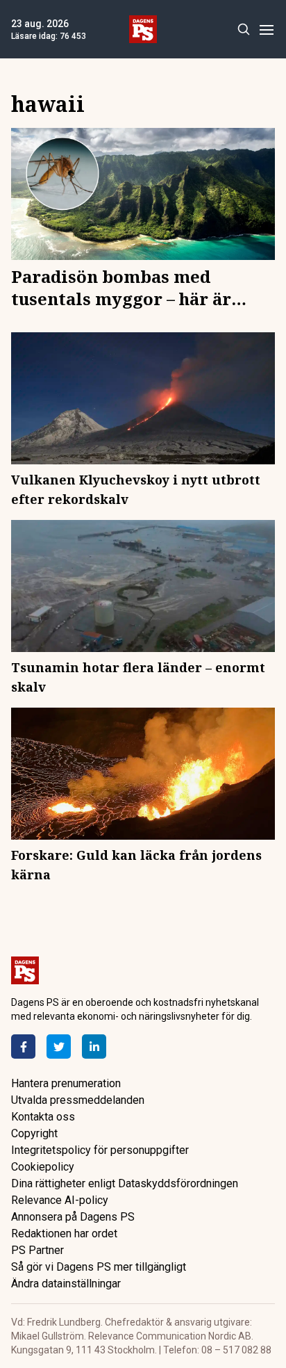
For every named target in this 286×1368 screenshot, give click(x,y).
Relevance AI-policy (59, 1200)
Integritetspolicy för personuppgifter (100, 1150)
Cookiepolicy (42, 1166)
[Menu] (266, 29)
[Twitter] (59, 1046)
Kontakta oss (43, 1116)
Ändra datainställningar (66, 1283)
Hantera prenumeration (66, 1083)
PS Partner (37, 1250)
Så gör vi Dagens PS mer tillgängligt (98, 1266)
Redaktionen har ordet (64, 1233)
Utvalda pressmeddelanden (77, 1100)
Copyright (34, 1133)
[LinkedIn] (94, 1046)
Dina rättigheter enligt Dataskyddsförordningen (124, 1183)
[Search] (243, 29)
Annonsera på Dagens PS (73, 1216)
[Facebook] (23, 1046)
